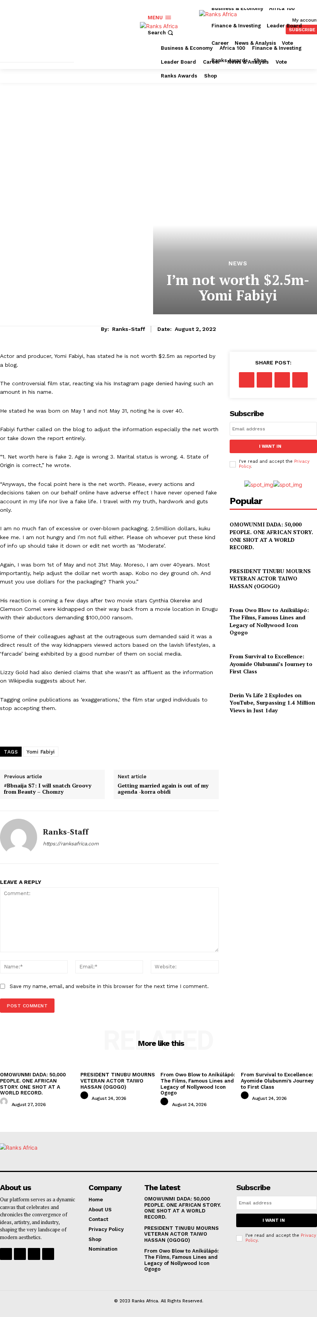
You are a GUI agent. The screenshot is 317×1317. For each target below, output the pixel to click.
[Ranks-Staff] (18, 837)
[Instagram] (20, 1254)
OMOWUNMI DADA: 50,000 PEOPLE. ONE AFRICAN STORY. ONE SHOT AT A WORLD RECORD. (271, 536)
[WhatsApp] (300, 380)
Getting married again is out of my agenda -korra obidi (163, 789)
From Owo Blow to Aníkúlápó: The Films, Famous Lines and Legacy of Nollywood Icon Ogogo (269, 621)
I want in (270, 446)
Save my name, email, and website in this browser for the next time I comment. (109, 986)
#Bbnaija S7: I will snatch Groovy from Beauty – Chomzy (47, 789)
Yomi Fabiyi (41, 752)
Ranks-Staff (128, 329)
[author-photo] (5, 1103)
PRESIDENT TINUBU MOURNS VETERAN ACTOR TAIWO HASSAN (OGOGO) (270, 578)
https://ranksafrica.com (71, 844)
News (237, 263)
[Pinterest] (282, 380)
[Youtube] (48, 1254)
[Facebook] (246, 380)
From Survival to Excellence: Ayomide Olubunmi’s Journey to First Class (271, 664)
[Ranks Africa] (175, 34)
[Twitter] (264, 380)
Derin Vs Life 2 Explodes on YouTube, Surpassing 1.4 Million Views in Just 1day (272, 702)
